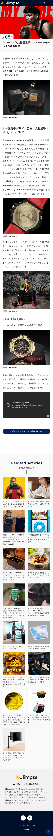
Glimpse (10, 3)
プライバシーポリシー (26, 825)
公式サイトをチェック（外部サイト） (26, 431)
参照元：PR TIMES (10, 236)
